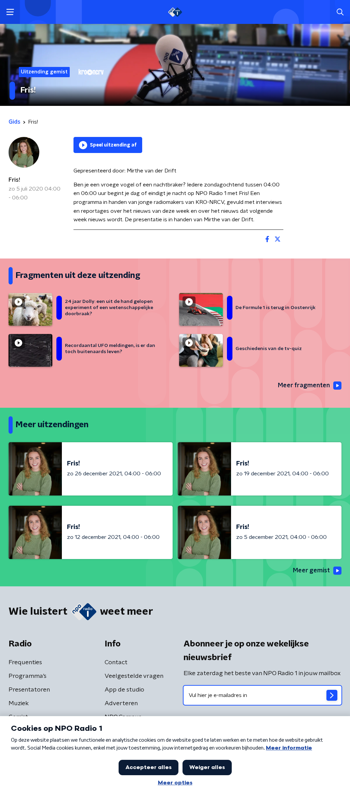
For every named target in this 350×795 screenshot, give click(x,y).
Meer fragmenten (304, 385)
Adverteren (121, 703)
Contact (116, 662)
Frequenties (25, 662)
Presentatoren (29, 690)
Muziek (19, 703)
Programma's (27, 676)
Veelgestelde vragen (134, 676)
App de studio (124, 690)
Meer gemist (311, 571)
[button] (10, 12)
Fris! (14, 180)
